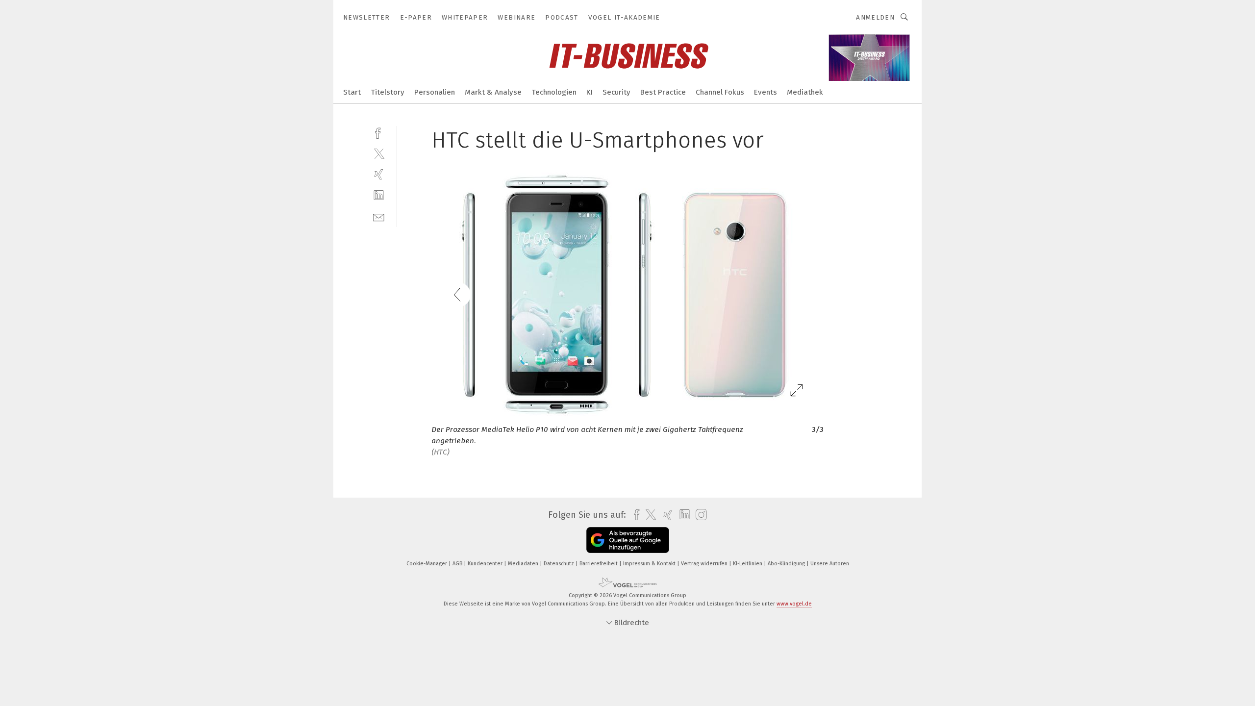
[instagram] (699, 515)
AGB (458, 563)
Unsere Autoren (829, 563)
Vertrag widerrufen (705, 563)
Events (765, 92)
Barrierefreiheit (599, 563)
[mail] (379, 216)
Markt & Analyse (493, 92)
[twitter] (379, 153)
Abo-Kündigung (787, 563)
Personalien (434, 92)
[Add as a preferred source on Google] (627, 540)
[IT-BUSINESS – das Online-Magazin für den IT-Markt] (352, 91)
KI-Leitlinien (748, 563)
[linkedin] (379, 195)
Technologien (554, 92)
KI (589, 92)
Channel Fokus (720, 92)
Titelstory (387, 92)
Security (616, 92)
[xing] (379, 174)
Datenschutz (560, 563)
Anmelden (875, 17)
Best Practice (663, 92)
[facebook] (379, 132)
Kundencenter (486, 563)
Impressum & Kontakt (650, 563)
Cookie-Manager (427, 563)
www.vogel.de (794, 604)
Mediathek (805, 92)
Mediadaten (524, 563)
